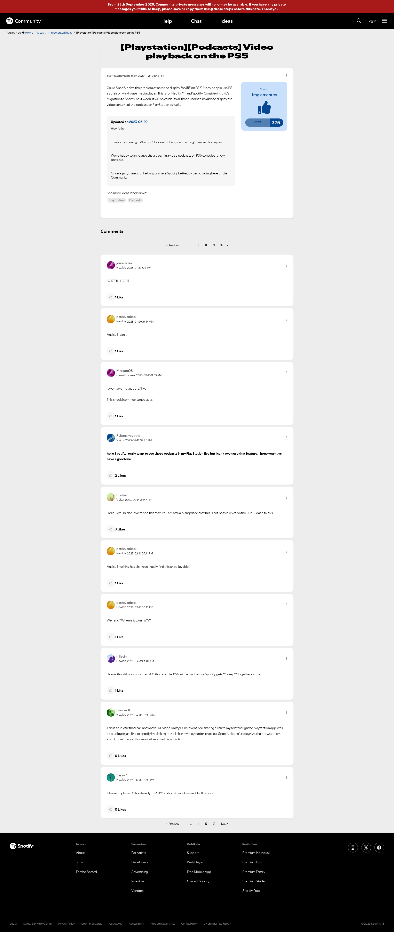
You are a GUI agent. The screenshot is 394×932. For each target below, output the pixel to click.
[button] (257, 122)
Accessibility (136, 923)
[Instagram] (353, 847)
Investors (138, 881)
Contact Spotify (198, 881)
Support (193, 852)
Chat (196, 21)
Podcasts (135, 200)
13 (213, 245)
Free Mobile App (199, 871)
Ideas (226, 21)
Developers (139, 862)
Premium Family (253, 871)
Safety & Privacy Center (37, 923)
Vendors (137, 890)
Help (166, 21)
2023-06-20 (138, 121)
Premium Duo (252, 862)
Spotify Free (251, 890)
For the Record (86, 871)
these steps (223, 9)
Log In (372, 21)
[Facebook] (379, 847)
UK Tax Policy (189, 923)
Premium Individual (255, 852)
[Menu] (384, 21)
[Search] (358, 21)
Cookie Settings (91, 923)
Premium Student (255, 881)
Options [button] (286, 76)
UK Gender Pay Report (217, 923)
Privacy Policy (66, 923)
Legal (13, 923)
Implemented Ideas (60, 33)
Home (29, 33)
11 (198, 245)
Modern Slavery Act (162, 923)
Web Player (195, 862)
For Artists (138, 852)
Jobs (79, 862)
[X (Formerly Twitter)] (366, 847)
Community (28, 21)
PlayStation (117, 200)
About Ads (115, 923)
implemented (264, 95)
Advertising (139, 871)
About (80, 852)
